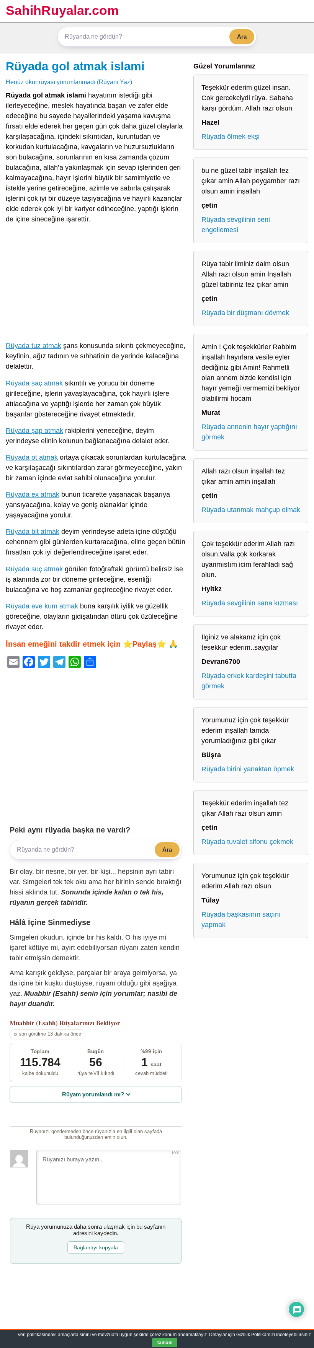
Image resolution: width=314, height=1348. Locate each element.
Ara (242, 36)
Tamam (165, 1342)
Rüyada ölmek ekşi (230, 136)
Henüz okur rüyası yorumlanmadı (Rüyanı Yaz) (69, 81)
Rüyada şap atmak (34, 430)
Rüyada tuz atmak (33, 346)
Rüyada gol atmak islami (75, 66)
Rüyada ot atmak (32, 457)
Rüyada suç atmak (34, 569)
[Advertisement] (96, 284)
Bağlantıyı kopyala (96, 1247)
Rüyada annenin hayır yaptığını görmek (249, 432)
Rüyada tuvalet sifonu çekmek (247, 842)
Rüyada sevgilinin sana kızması (249, 603)
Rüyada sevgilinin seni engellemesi (235, 225)
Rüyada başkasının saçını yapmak (241, 919)
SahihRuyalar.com (62, 10)
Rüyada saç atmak (34, 383)
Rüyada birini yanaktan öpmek (247, 769)
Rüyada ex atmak (32, 494)
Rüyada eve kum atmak (42, 606)
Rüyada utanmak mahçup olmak (250, 510)
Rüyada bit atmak (32, 531)
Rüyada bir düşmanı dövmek (245, 313)
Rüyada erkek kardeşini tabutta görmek (248, 681)
